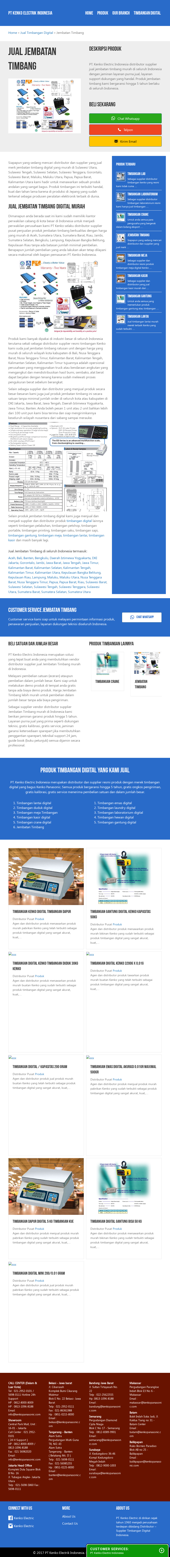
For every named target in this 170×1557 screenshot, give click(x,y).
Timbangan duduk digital (34, 807)
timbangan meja (50, 535)
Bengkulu (41, 558)
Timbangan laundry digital (116, 807)
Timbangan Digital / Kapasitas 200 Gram (40, 1067)
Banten (28, 558)
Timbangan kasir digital (33, 817)
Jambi (40, 562)
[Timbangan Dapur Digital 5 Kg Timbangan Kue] (46, 1186)
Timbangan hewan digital (115, 817)
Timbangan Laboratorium (143, 194)
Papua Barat (67, 582)
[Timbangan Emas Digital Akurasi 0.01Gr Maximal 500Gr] (90, 1057)
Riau (81, 582)
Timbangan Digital (147, 13)
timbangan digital (79, 520)
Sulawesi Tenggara (72, 586)
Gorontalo (27, 562)
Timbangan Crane (138, 215)
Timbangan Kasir (138, 276)
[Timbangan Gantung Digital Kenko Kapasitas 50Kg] (124, 876)
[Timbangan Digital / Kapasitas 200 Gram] (12, 1057)
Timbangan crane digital (34, 822)
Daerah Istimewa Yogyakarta (70, 558)
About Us (68, 1516)
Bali (19, 558)
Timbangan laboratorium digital (120, 812)
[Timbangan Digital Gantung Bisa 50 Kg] (124, 1186)
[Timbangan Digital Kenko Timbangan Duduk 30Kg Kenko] (12, 954)
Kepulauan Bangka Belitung (81, 572)
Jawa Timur (90, 562)
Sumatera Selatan (54, 591)
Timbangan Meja (137, 256)
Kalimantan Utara (47, 572)
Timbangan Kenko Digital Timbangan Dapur (42, 912)
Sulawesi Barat (96, 582)
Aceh (11, 558)
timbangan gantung (22, 535)
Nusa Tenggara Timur (32, 582)
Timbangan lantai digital (34, 803)
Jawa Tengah (72, 562)
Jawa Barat (53, 562)
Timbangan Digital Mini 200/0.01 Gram (39, 1274)
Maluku (52, 577)
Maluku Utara (69, 577)
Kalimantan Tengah (76, 567)
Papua (53, 582)
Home (89, 13)
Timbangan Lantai (138, 317)
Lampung (39, 577)
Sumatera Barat (29, 591)
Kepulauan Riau (19, 577)
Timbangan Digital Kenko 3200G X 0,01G (117, 964)
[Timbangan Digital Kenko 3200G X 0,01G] (90, 954)
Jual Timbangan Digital (36, 32)
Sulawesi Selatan (20, 586)
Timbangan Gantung (140, 296)
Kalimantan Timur (21, 572)
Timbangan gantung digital (116, 822)
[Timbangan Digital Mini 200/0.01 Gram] (12, 1264)
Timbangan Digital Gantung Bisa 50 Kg (116, 1222)
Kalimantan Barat (20, 567)
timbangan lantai (75, 535)
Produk (102, 13)
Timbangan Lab (136, 174)
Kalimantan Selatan (48, 567)
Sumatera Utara (79, 591)
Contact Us (70, 1523)
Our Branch (121, 13)
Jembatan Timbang (138, 235)
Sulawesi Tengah (45, 586)
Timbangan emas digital (114, 803)
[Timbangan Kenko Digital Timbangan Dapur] (46, 876)
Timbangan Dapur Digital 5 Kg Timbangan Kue (43, 1222)
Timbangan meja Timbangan (37, 812)
